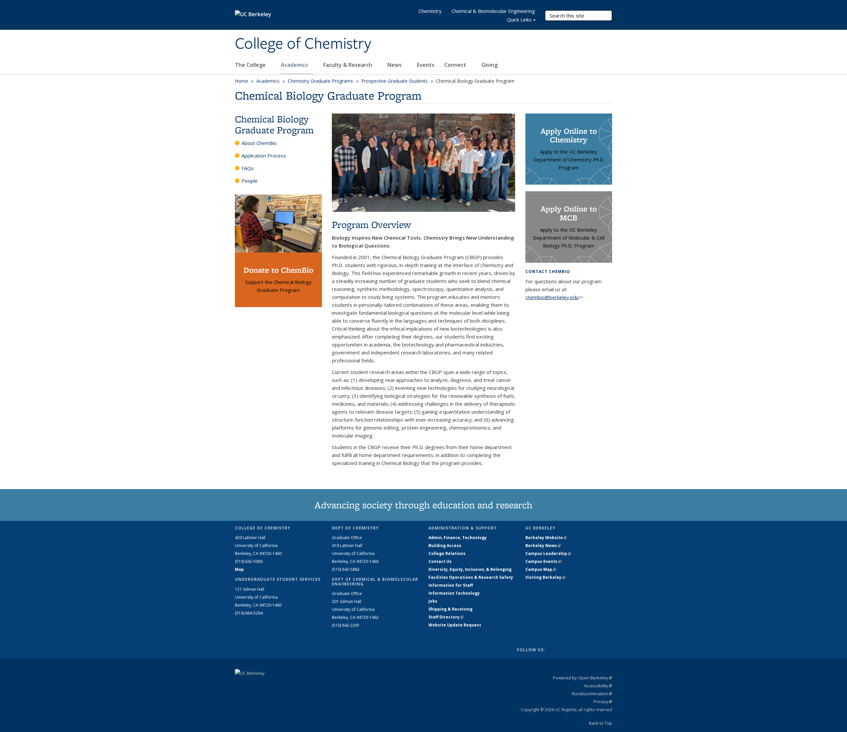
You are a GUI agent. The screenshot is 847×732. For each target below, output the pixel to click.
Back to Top (600, 723)
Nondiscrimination (592, 694)
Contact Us (440, 561)
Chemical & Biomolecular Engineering (493, 11)
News (395, 65)
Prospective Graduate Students (394, 81)
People (250, 180)
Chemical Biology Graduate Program (274, 124)
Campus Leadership (548, 553)
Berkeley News (543, 545)
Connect (456, 65)
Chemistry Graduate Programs (320, 81)
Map (239, 569)
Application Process (264, 155)
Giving (489, 65)
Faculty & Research (348, 65)
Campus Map (540, 569)
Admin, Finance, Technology (457, 537)
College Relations (447, 553)
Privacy (603, 702)
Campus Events (543, 561)
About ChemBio (259, 143)
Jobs (432, 601)
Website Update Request (454, 625)
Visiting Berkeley (545, 577)
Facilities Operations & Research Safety (470, 577)
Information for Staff (450, 585)
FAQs (248, 168)
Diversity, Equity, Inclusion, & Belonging (470, 569)
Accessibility (598, 686)
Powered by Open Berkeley (582, 678)
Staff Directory (446, 617)
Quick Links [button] (519, 19)
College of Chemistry (303, 44)
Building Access (444, 545)
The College (251, 65)
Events (425, 65)
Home (241, 81)
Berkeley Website (546, 537)
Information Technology (454, 593)
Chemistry (430, 11)
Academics (295, 65)
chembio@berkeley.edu (554, 297)
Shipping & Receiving (450, 609)
